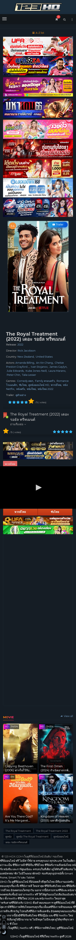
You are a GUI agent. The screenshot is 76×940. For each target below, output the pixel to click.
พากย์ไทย (56, 384)
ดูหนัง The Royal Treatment (32, 836)
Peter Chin (13, 374)
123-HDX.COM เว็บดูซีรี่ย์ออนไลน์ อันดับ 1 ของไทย (33, 856)
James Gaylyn (58, 366)
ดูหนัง (8, 836)
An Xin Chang (44, 362)
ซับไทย (23, 384)
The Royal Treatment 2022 (52, 830)
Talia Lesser (29, 374)
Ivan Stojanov (39, 366)
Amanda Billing (24, 362)
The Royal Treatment (18, 830)
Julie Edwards (15, 370)
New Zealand (25, 356)
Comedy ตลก (25, 380)
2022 (20, 344)
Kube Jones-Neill (36, 370)
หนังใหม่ (31, 388)
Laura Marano (56, 370)
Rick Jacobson (26, 350)
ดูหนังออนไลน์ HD (38, 384)
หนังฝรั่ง (20, 388)
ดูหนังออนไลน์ (61, 836)
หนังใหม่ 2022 (45, 388)
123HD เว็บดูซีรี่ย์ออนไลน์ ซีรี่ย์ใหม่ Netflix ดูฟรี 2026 (38, 6)
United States (44, 356)
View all (68, 716)
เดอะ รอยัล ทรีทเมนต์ (16, 842)
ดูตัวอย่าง (21, 395)
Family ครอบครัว (45, 380)
